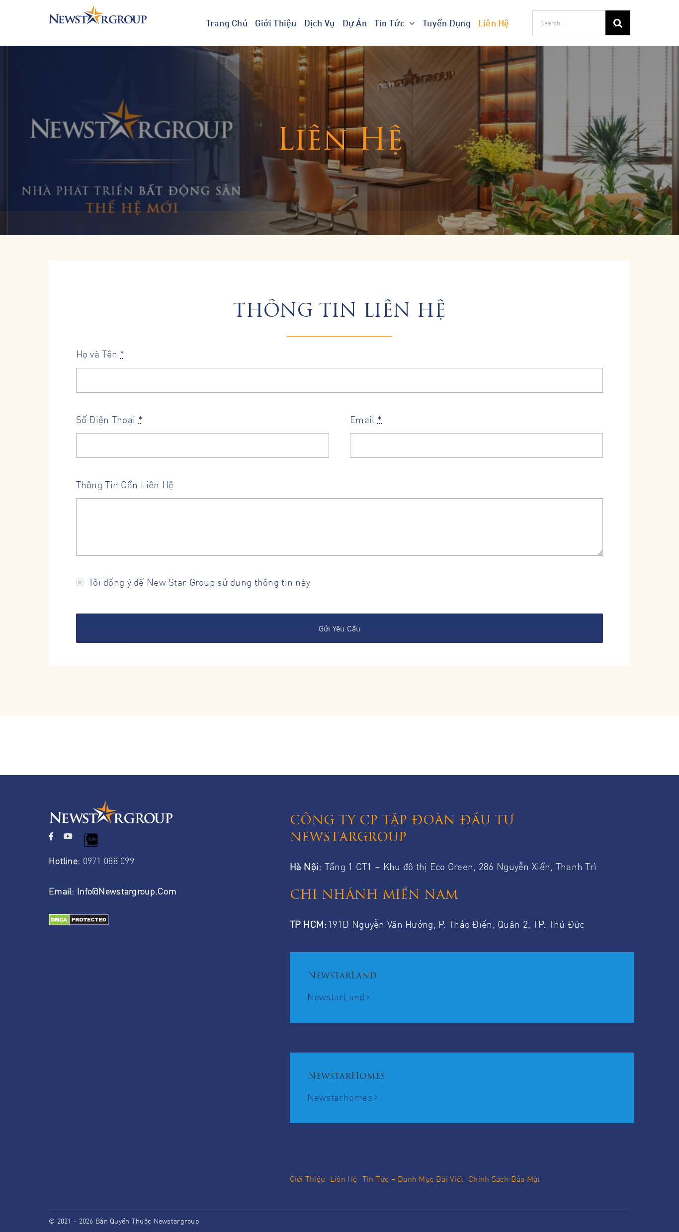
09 (87, 861)
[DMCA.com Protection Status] (158, 922)
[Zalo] (91, 840)
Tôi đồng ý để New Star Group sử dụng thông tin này (199, 582)
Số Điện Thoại (109, 419)
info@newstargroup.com (126, 891)
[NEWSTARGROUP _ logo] (98, 9)
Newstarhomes (339, 1097)
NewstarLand (336, 996)
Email (366, 419)
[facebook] (51, 836)
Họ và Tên (100, 354)
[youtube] (68, 836)
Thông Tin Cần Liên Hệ (125, 484)
